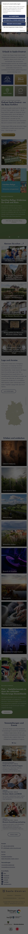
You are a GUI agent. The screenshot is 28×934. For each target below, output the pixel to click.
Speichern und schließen (14, 23)
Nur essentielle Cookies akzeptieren (14, 20)
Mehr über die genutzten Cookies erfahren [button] (13, 27)
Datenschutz (22, 30)
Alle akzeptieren (14, 16)
